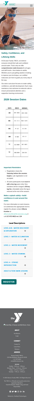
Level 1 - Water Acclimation (16, 237)
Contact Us (17, 344)
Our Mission (17, 333)
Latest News (17, 346)
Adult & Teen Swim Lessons (16, 271)
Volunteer (17, 349)
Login (17, 336)
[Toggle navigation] (31, 5)
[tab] (17, 229)
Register (9, 281)
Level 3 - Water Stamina (14, 254)
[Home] (9, 1)
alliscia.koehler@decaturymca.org (15, 214)
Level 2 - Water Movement (15, 245)
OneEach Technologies (20, 396)
